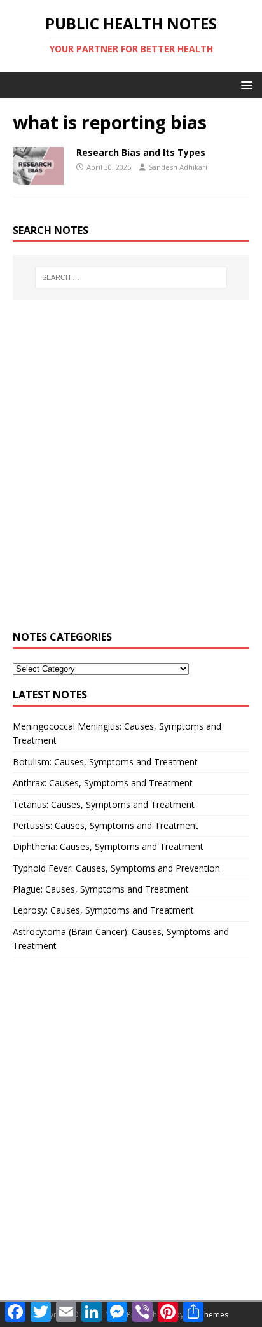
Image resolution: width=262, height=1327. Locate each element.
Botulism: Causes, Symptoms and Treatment (105, 762)
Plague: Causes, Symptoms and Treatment (101, 889)
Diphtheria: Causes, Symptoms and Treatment (108, 846)
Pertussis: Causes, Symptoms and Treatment (105, 825)
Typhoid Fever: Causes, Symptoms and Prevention (116, 868)
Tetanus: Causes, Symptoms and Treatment (104, 804)
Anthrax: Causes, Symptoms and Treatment (103, 783)
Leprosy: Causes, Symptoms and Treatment (103, 910)
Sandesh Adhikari (178, 167)
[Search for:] (131, 277)
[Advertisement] (131, 473)
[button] (244, 84)
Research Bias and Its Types (140, 152)
